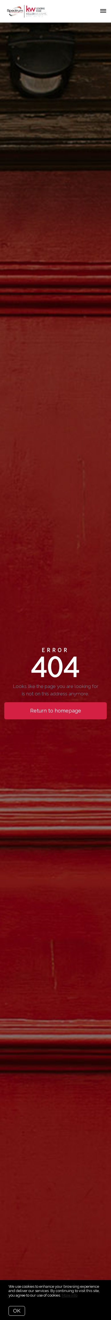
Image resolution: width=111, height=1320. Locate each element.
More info (69, 1295)
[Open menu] (103, 11)
